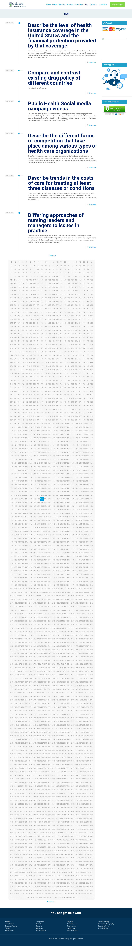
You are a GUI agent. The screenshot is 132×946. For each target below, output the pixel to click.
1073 (72, 434)
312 (23, 312)
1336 (68, 477)
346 (68, 316)
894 (61, 406)
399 (19, 327)
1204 (68, 456)
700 (76, 373)
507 (11, 345)
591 (80, 355)
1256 (15, 467)
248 (30, 301)
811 (80, 391)
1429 (87, 492)
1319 (87, 474)
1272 (76, 467)
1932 (76, 574)
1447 (72, 495)
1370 (30, 485)
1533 (65, 510)
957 (49, 416)
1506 (45, 506)
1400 (61, 488)
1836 (45, 560)
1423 (65, 492)
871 (57, 402)
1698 (23, 538)
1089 (49, 438)
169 (65, 287)
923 (88, 409)
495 (49, 341)
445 (26, 334)
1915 (11, 574)
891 (49, 406)
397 (11, 327)
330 (91, 312)
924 (91, 409)
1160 (68, 449)
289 (19, 309)
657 (80, 366)
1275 (87, 467)
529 (11, 348)
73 (34, 273)
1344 (15, 481)
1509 (57, 506)
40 (76, 266)
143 (49, 283)
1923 (42, 574)
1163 (80, 449)
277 (57, 305)
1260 (30, 467)
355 (19, 319)
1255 (11, 467)
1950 (61, 578)
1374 (45, 485)
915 (57, 409)
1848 (91, 560)
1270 (68, 467)
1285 (42, 470)
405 (42, 327)
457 (72, 334)
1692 (84, 535)
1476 (15, 502)
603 (42, 359)
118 (38, 280)
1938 (15, 578)
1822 (76, 556)
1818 (61, 556)
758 (46, 384)
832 (76, 395)
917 (65, 409)
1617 (49, 524)
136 (23, 283)
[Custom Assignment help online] (17, 4)
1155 (49, 449)
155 (11, 287)
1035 (11, 431)
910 (38, 409)
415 (80, 327)
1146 (15, 449)
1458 (30, 499)
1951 (65, 578)
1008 (76, 423)
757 (42, 384)
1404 (76, 488)
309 (11, 312)
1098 (84, 438)
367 (65, 319)
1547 (34, 513)
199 (11, 294)
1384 (84, 485)
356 (23, 319)
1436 (30, 495)
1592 (38, 520)
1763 (19, 549)
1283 (34, 470)
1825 (87, 556)
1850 (15, 563)
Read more (92, 62)
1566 (23, 517)
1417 (42, 492)
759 (49, 384)
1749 (49, 546)
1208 (84, 456)
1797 (65, 553)
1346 (23, 481)
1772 (53, 549)
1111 (49, 441)
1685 (57, 535)
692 (46, 373)
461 (88, 334)
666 (30, 370)
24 (15, 266)
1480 (30, 502)
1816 (53, 556)
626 (46, 362)
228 (38, 298)
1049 (65, 431)
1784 (15, 553)
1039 (26, 431)
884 (23, 406)
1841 (65, 560)
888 (38, 406)
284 (84, 305)
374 (91, 319)
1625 (80, 524)
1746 (38, 546)
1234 (15, 463)
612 (76, 359)
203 (26, 294)
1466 (61, 499)
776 (30, 388)
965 (80, 416)
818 (23, 395)
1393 (34, 488)
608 (61, 359)
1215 (26, 459)
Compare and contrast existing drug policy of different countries (54, 78)
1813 (42, 556)
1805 (11, 556)
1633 (26, 528)
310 (15, 312)
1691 (80, 535)
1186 (84, 452)
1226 (68, 459)
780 (46, 388)
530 (15, 348)
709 (26, 377)
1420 (53, 492)
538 (46, 348)
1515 (80, 506)
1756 (76, 546)
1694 (91, 535)
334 (23, 316)
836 (91, 395)
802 (46, 391)
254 (53, 301)
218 (84, 294)
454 (61, 334)
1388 (15, 488)
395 (88, 323)
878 (84, 402)
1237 (26, 463)
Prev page (52, 255)
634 (76, 362)
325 (72, 312)
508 (15, 345)
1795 (57, 553)
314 (30, 312)
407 (49, 327)
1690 (76, 535)
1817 (57, 556)
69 (19, 273)
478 (68, 337)
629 (57, 362)
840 (23, 398)
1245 (57, 463)
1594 (45, 520)
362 (46, 319)
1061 (26, 434)
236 (68, 298)
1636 (38, 528)
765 (72, 384)
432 (61, 330)
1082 (23, 438)
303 (72, 309)
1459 (34, 499)
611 (72, 359)
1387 (11, 488)
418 (91, 327)
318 (46, 312)
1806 (15, 556)
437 (80, 330)
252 (46, 301)
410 (61, 327)
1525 (34, 510)
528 (91, 345)
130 (84, 280)
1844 (76, 560)
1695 (11, 538)
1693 (87, 535)
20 (84, 262)
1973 (65, 581)
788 (76, 388)
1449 (80, 495)
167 (57, 287)
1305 (34, 474)
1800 (76, 553)
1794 (53, 553)
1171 (26, 452)
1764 (23, 549)
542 (61, 348)
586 (61, 355)
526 (84, 345)
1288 (53, 470)
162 (38, 287)
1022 (45, 427)
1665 (65, 531)
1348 (30, 481)
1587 (19, 520)
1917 (19, 574)
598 (23, 359)
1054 (84, 431)
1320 (91, 474)
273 (42, 305)
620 (23, 362)
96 (38, 276)
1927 (57, 574)
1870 (91, 563)
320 (53, 312)
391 (72, 323)
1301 (19, 474)
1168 (15, 452)
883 (19, 406)
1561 (87, 513)
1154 (45, 449)
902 (91, 406)
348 (76, 316)
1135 (57, 445)
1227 (72, 459)
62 (76, 269)
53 (42, 269)
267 (19, 305)
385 (49, 323)
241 (88, 298)
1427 (80, 492)
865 (34, 402)
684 (15, 373)
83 (72, 273)
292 (30, 309)
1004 (61, 423)
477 (65, 337)
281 (72, 305)
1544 (23, 513)
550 (91, 348)
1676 (23, 535)
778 (38, 388)
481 (80, 337)
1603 (80, 520)
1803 (87, 553)
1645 (72, 528)
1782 (91, 549)
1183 (72, 452)
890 (46, 406)
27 (27, 266)
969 (11, 420)
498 (61, 341)
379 (26, 323)
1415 (34, 492)
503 (80, 341)
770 (91, 384)
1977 (80, 581)
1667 (72, 531)
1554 (61, 513)
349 (80, 316)
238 (76, 298)
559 (42, 352)
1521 (19, 510)
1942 (30, 578)
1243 (49, 463)
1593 (42, 520)
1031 (80, 427)
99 (49, 276)
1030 (76, 427)
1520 (15, 510)
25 (19, 266)
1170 (23, 452)
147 (65, 283)
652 (61, 366)
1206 (76, 456)
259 (72, 301)
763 (65, 384)
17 (72, 262)
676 (68, 370)
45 (11, 269)
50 (30, 269)
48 (23, 269)
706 (15, 377)
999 (42, 423)
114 (23, 280)
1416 (38, 492)
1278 (15, 470)
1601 (72, 520)
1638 (45, 528)
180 (23, 291)
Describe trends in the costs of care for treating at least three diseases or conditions (61, 183)
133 (11, 283)
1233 (11, 463)
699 (72, 373)
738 (53, 380)
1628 (91, 524)
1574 (53, 517)
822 (38, 395)
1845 (80, 560)
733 (34, 380)
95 (34, 276)
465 (19, 337)
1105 (26, 441)
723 (80, 377)
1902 (45, 571)
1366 (15, 485)
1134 (53, 445)
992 (15, 423)
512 (30, 345)
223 (19, 298)
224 (23, 298)
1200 (53, 456)
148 (68, 283)
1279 (19, 470)
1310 (53, 474)
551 (11, 352)
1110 (45, 441)
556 (30, 352)
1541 (11, 513)
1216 (30, 459)
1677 (26, 535)
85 (80, 273)
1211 (11, 459)
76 (46, 273)
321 (57, 312)
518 (53, 345)
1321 (11, 477)
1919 (26, 574)
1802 (84, 553)
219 (88, 294)
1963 (26, 581)
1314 (68, 474)
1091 (57, 438)
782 (53, 388)
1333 (57, 477)
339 (42, 316)
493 (42, 341)
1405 (80, 488)
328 (84, 312)
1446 (68, 495)
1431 (11, 495)
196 (84, 291)
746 (84, 380)
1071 (65, 434)
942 (76, 413)
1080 (15, 438)
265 (11, 305)
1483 (42, 502)
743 (72, 380)
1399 (57, 488)
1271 (72, 467)
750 (15, 384)
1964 (30, 581)
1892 (91, 567)
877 (80, 402)
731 (26, 380)
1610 (23, 524)
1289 (57, 470)
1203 (65, 456)
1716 (91, 538)
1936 (91, 574)
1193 (26, 456)
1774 (61, 549)
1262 (38, 467)
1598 (61, 520)
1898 (30, 571)
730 (23, 380)
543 (65, 348)
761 (57, 384)
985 (72, 420)
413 (72, 327)
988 (84, 420)
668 (38, 370)
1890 (84, 567)
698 (68, 373)
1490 (68, 502)
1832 (30, 560)
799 (34, 391)
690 (38, 373)
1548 (38, 513)
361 (42, 319)
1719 (19, 542)
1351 (42, 481)
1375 (49, 485)
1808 (23, 556)
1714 (84, 538)
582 (46, 355)
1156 (53, 449)
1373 (42, 485)
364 (53, 319)
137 (26, 283)
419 (11, 330)
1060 (23, 434)
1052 (76, 431)
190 (61, 291)
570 (84, 352)
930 (30, 413)
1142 (84, 445)
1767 (34, 549)
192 (68, 291)
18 (76, 262)
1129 (34, 445)
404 (38, 327)
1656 (30, 531)
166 (53, 287)
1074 (76, 434)
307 (88, 309)
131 (88, 280)
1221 (49, 459)
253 (49, 301)
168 (61, 287)
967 (88, 416)
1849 (11, 563)
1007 (72, 423)
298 (53, 309)
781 (49, 388)
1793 (49, 553)
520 (61, 345)
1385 (87, 485)
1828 (15, 560)
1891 (87, 567)
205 (34, 294)
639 (11, 366)
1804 (91, 553)
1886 (68, 567)
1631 (19, 528)
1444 (61, 495)
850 (61, 398)
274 (46, 305)
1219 (42, 459)
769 (88, 384)
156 (15, 287)
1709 (65, 538)
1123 (11, 445)
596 (15, 359)
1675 (19, 535)
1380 (68, 485)
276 (53, 305)
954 (38, 416)
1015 (19, 427)
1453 (11, 499)
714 (46, 377)
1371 (34, 485)
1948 (53, 578)
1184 (76, 452)
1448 (76, 495)
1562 (91, 513)
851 (65, 398)
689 (34, 373)
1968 (45, 581)
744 (76, 380)
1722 (30, 542)
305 (80, 309)
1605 (87, 520)
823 (42, 395)
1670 (84, 531)
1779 (80, 549)
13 (57, 262)
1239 (34, 463)
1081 (19, 438)
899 (80, 406)
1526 (38, 510)
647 (42, 366)
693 (49, 373)
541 (57, 348)
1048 (61, 431)
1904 (53, 571)
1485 (49, 502)
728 (15, 380)
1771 (49, 549)
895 (65, 406)
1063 (34, 434)
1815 (49, 556)
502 (76, 341)
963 (72, 416)
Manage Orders (117, 5)
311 (19, 312)
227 (34, 298)
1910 (76, 571)
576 (23, 355)
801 (42, 391)
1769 (42, 549)
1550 (45, 513)
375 (11, 323)
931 (34, 413)
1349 (34, 481)
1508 (53, 506)
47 (19, 269)
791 (88, 388)
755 (34, 384)
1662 (53, 531)
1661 (49, 531)
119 (42, 280)
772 (15, 388)
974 (30, 420)
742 (68, 380)
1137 (65, 445)
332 (15, 316)
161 (34, 287)
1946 (45, 578)
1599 (65, 520)
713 (42, 377)
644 (30, 366)
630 (61, 362)
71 (27, 273)
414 (76, 327)
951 (26, 416)
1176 (45, 452)
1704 (45, 538)
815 (11, 395)
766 (76, 384)
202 (23, 294)
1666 (68, 531)
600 (30, 359)
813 (88, 391)
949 (19, 416)
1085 (34, 438)
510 (23, 345)
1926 (53, 574)
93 (27, 276)
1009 (80, 423)
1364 (91, 481)
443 (19, 334)
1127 (26, 445)
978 (46, 420)
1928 (61, 574)
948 (15, 416)
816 (15, 395)
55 (49, 269)
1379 (65, 485)
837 (11, 398)
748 (91, 380)
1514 (76, 506)
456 (68, 334)
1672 (91, 531)
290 (23, 309)
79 (57, 273)
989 (88, 420)
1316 (76, 474)
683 (11, 373)
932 (38, 413)
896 (68, 406)
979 (49, 420)
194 (76, 291)
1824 (84, 556)
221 (11, 298)
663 (19, 370)
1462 (45, 499)
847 (49, 398)
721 (72, 377)
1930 (68, 574)
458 (76, 334)
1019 (34, 427)
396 (91, 323)
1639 (49, 528)
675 (65, 370)
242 (91, 298)
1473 (87, 499)
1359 (72, 481)
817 (19, 395)
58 (61, 269)
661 (11, 370)
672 (53, 370)
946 (91, 413)
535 (34, 348)
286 (91, 305)
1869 (87, 563)
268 (23, 305)
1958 (91, 578)
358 (30, 319)
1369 (26, 485)
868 (46, 402)
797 (26, 391)
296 (46, 309)
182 (30, 291)
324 (68, 312)
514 (38, 345)
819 (26, 395)
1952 (68, 578)
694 (53, 373)
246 (23, 301)
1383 (80, 485)
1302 (23, 474)
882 (15, 406)
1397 (49, 488)
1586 (15, 520)
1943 (34, 578)
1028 (68, 427)
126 (68, 280)
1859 (49, 563)
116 (30, 280)
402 (30, 327)
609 (65, 359)
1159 (65, 449)
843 (34, 398)
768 (84, 384)
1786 (23, 553)
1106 (30, 441)
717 (57, 377)
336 (30, 316)
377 (19, 323)
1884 (61, 567)
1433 (19, 495)
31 (42, 266)
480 (76, 337)
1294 (76, 470)
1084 (30, 438)
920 (76, 409)
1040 (30, 431)
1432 (15, 495)
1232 (91, 459)
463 (11, 337)
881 (11, 406)
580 (38, 355)
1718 (15, 542)
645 (34, 366)
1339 (80, 477)
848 (53, 398)
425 (34, 330)
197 (88, 291)
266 (15, 305)
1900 (38, 571)
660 (91, 366)
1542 (15, 513)
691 (42, 373)
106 (76, 276)
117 (34, 280)
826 (53, 395)
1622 (68, 524)
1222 (53, 459)
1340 (84, 477)
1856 (38, 563)
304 (76, 309)
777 (34, 388)
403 (34, 327)
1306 (38, 474)
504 (84, 341)
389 (65, 323)
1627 (87, 524)
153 (88, 283)
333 (19, 316)
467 (26, 337)
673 (57, 370)
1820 (68, 556)
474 (53, 337)
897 (72, 406)
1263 (42, 467)
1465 (57, 499)
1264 (45, 467)
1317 (80, 474)
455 (65, 334)
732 (30, 380)
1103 (19, 441)
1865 (72, 563)
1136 (61, 445)
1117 (72, 441)
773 (19, 388)
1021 (42, 427)
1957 (87, 578)
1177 (49, 452)
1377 (57, 485)
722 (76, 377)
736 (46, 380)
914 (53, 409)
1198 (45, 456)
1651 (11, 531)
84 (76, 273)
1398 (53, 488)
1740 (15, 546)
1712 (76, 538)
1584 (91, 517)
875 (72, 402)
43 (88, 266)
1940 (23, 578)
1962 (23, 581)
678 (76, 370)
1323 (19, 477)
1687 (65, 535)
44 (91, 266)
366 (61, 319)
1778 (76, 549)
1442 (53, 495)
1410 (15, 492)
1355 (57, 481)
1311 (57, 474)
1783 (11, 553)
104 (68, 276)
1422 (61, 492)
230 (46, 298)
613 (80, 359)
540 (53, 348)
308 (91, 309)
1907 (65, 571)
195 (80, 291)
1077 (87, 434)
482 (84, 337)
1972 (61, 581)
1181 (65, 452)
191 (65, 291)
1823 (80, 556)
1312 (61, 474)
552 (15, 352)
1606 (91, 520)
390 (68, 323)
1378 (61, 485)
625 (42, 362)
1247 (65, 463)
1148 (23, 449)
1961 (19, 581)
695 (57, 373)
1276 (91, 467)
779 (42, 388)
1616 (45, 524)
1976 (76, 581)
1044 (45, 431)
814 (91, 391)
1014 (15, 427)
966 (84, 416)
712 (38, 377)
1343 (11, 481)
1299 (11, 474)
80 (61, 273)
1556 (68, 513)
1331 (49, 477)
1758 (84, 546)
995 (26, 423)
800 (38, 391)
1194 (30, 456)
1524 (30, 510)
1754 (68, 546)
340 (46, 316)
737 (49, 380)
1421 (57, 492)
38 (69, 266)
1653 (19, 531)
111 (11, 280)
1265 (49, 467)
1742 (23, 546)
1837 (49, 560)
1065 (42, 434)
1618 (53, 524)
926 (15, 413)
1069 (57, 434)
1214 (23, 459)
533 (26, 348)
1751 (57, 546)
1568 (30, 517)
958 (53, 416)
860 (15, 402)
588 (68, 355)
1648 (84, 528)
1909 (72, 571)
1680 (38, 535)
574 (15, 355)
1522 (23, 510)
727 (11, 380)
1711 (72, 538)
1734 (76, 542)
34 (53, 266)
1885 (65, 567)
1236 (23, 463)
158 (23, 287)
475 (57, 337)
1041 (34, 431)
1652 (15, 531)
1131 (42, 445)
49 (27, 269)
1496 (91, 502)
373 (88, 319)
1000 (45, 423)
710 (30, 377)
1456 (23, 499)
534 (30, 348)
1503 (34, 506)
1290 (61, 470)
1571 (42, 517)
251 (42, 301)
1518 (91, 506)
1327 (34, 477)
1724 (38, 542)
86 (84, 273)
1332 (53, 477)
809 (72, 391)
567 (72, 352)
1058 (15, 434)
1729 (57, 542)
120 (46, 280)
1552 (53, 513)
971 (19, 420)
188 (53, 291)
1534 (68, 510)
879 (88, 402)
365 (57, 319)
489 (26, 341)
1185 (80, 452)
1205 (72, 456)
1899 (34, 571)
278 (61, 305)
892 (53, 406)
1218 (38, 459)
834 (84, 395)
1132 (45, 445)
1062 (30, 434)
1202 (61, 456)
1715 (87, 538)
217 (80, 294)
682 (91, 370)
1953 (72, 578)
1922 (38, 574)
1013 (11, 427)
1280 (23, 470)
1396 (45, 488)
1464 (53, 499)
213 (65, 294)
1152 (38, 449)
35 (57, 266)
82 (69, 273)
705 (11, 377)
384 (46, 323)
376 (15, 323)
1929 (65, 574)
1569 (34, 517)
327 (80, 312)
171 (72, 287)
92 (23, 276)
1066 (45, 434)
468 (30, 337)
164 (46, 287)
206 (38, 294)
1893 (11, 571)
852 (68, 398)
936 (53, 413)
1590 (30, 520)
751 (19, 384)
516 (46, 345)
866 (38, 402)
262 (84, 301)
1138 (68, 445)
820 (30, 395)
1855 (34, 563)
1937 (11, 578)
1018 (30, 427)
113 (19, 280)
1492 (76, 502)
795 (19, 391)
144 (53, 283)
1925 (49, 574)
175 (88, 287)
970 (15, 420)
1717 (11, 542)
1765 (26, 549)
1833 (34, 560)
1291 (65, 470)
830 (68, 395)
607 (57, 359)
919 (72, 409)
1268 (61, 467)
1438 (38, 495)
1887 (72, 567)
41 (80, 266)
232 (53, 298)
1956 (84, 578)
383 (42, 323)
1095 (72, 438)
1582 (84, 517)
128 (76, 280)
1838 (53, 560)
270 (30, 305)
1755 (72, 546)
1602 (76, 520)
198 (91, 291)
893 (57, 406)
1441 (49, 495)
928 (23, 413)
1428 (84, 492)
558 (38, 352)
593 (88, 355)
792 (91, 388)
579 (34, 355)
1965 (34, 581)
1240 (38, 463)
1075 (80, 434)
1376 (53, 485)
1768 (38, 549)
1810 (30, 556)
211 (57, 294)
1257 (19, 467)
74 (38, 273)
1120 (84, 441)
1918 (23, 574)
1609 (19, 524)
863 (26, 402)
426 (38, 330)
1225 (65, 459)
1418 (45, 492)
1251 (80, 463)
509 (19, 345)
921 (80, 409)
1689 (72, 535)
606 (53, 359)
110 (91, 276)
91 (19, 276)
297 (49, 309)
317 (42, 312)
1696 (15, 538)
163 (42, 287)
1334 (61, 477)
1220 (45, 459)
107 (80, 276)
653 (65, 366)
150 (76, 283)
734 (38, 380)
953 (34, 416)
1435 (26, 495)
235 (65, 298)
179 (19, 291)
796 (23, 391)
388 (61, 323)
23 (11, 266)
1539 (87, 510)
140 (38, 283)
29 (34, 266)
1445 (65, 495)
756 (38, 384)
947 (11, 416)
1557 (72, 513)
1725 (42, 542)
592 (84, 355)
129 (80, 280)
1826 (91, 556)
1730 (61, 542)
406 (46, 327)
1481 (34, 502)
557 (34, 352)
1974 (68, 581)
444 (23, 334)
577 (26, 355)
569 (80, 352)
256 (61, 301)
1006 (68, 423)
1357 (65, 481)
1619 (57, 524)
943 (80, 413)
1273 (80, 467)
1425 (72, 492)
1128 (30, 445)
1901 (42, 571)
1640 (53, 528)
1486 (53, 502)
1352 (45, 481)
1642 (61, 528)
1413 (26, 492)
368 (68, 319)
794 (15, 391)
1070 (61, 434)
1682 (45, 535)
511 (26, 345)
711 (34, 377)
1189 (11, 456)
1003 (57, 423)
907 (26, 409)
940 (68, 413)
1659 (42, 531)
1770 (45, 549)
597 (19, 359)
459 (80, 334)
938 (61, 413)
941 (72, 413)
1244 (53, 463)
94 (30, 276)
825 (49, 395)
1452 (91, 495)
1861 (57, 563)
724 (84, 377)
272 (38, 305)
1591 (34, 520)
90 (15, 276)
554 (23, 352)
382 (38, 323)
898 (76, 406)
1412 (23, 492)
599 (26, 359)
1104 (23, 441)
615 (88, 359)
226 (30, 298)
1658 (38, 531)
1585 (11, 520)
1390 (23, 488)
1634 (30, 528)
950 (23, 416)
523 (72, 345)
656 (76, 366)
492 (38, 341)
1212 (15, 459)
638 (91, 362)
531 (19, 348)
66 (91, 269)
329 (88, 312)
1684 (53, 535)
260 (76, 301)
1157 (57, 449)
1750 (53, 546)
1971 (57, 581)
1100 (91, 438)
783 (57, 388)
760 (53, 384)
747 (88, 380)
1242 (45, 463)
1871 (11, 567)
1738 (91, 542)
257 (65, 301)
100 (53, 276)
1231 (87, 459)
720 (68, 377)
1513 (72, 506)
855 (80, 398)
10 (46, 262)
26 (23, 266)
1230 (84, 459)
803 (49, 391)
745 (80, 380)
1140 (76, 445)
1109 (42, 441)
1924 (45, 574)
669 (42, 370)
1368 (23, 485)
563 (57, 352)
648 (46, 366)
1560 (84, 513)
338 (38, 316)
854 (76, 398)
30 (38, 266)
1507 (49, 506)
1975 (72, 581)
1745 (34, 546)
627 (49, 362)
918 (68, 409)
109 (88, 276)
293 (34, 309)
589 (72, 355)
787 (72, 388)
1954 (76, 578)
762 (61, 384)
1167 (11, 452)
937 (57, 413)
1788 (30, 553)
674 (61, 370)
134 (15, 283)
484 (91, 337)
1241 (42, 463)
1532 (61, 510)
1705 (49, 538)
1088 (45, 438)
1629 (11, 528)
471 (42, 337)
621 (26, 362)
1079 (11, 438)
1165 (87, 449)
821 (34, 395)
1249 (72, 463)
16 (69, 262)
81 (65, 273)
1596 (53, 520)
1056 (91, 431)
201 (19, 294)
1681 (42, 535)
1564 (15, 517)
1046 (53, 431)
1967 (42, 581)
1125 (19, 445)
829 (65, 395)
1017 (26, 427)
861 (19, 402)
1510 (61, 506)
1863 (65, 563)
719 (65, 377)
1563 (11, 517)
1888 (76, 567)
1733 (72, 542)
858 (91, 398)
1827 (11, 560)
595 (11, 359)
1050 (68, 431)
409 (57, 327)
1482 (38, 502)
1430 (91, 492)
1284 (38, 470)
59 (65, 269)
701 (80, 373)
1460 (38, 499)
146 (61, 283)
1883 (57, 567)
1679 (34, 535)
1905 (57, 571)
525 (80, 345)
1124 (15, 445)
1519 (11, 510)
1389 (19, 488)
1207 (80, 456)
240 (84, 298)
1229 (80, 459)
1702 (38, 538)
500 (68, 341)
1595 (49, 520)
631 (65, 362)
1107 (34, 441)
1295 (80, 470)
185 (42, 291)
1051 (72, 431)
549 (88, 348)
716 (53, 377)
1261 (34, 467)
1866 (76, 563)
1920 (30, 574)
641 (19, 366)
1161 (72, 449)
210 (53, 294)
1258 (23, 467)
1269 (65, 467)
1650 (91, 528)
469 (34, 337)
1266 (53, 467)
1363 (87, 481)
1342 (91, 477)
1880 (45, 567)
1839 (57, 560)
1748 (45, 546)
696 (61, 373)
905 (19, 409)
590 (76, 355)
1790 (38, 553)
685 (19, 373)
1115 (65, 441)
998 (38, 423)
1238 (30, 463)
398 (15, 327)
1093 (65, 438)
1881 (49, 567)
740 (61, 380)
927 (19, 413)
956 (46, 416)
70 (23, 273)
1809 (26, 556)
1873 (19, 567)
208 (46, 294)
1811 (34, 556)
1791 (42, 553)
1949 (57, 578)
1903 (49, 571)
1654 (23, 531)
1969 (49, 581)
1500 (23, 506)
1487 (57, 502)
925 (11, 413)
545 (72, 348)
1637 (42, 528)
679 (80, 370)
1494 (84, 502)
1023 (49, 427)
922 (84, 409)
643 (26, 366)
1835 (42, 560)
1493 (80, 502)
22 (91, 262)
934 (46, 413)
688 (30, 373)
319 (49, 312)
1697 (19, 538)
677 (72, 370)
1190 (15, 456)
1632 (23, 528)
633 (72, 362)
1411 (19, 492)
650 (53, 366)
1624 (76, 524)
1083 (26, 438)
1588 (23, 520)
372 (84, 319)
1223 (57, 459)
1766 (30, 549)
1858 (45, 563)
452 (53, 334)
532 (23, 348)
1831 (26, 560)
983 (65, 420)
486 (15, 341)
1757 (80, 546)
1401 (65, 488)
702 (84, 373)
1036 (15, 431)
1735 (80, 542)
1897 (26, 571)
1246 (61, 463)
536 (38, 348)
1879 (42, 567)
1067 (49, 434)
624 (38, 362)
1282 (30, 470)
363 (49, 319)
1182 (68, 452)
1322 (15, 477)
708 (23, 377)
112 (15, 280)
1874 (23, 567)
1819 (65, 556)
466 (23, 337)
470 (38, 337)
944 (84, 413)
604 (46, 359)
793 (11, 391)
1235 (19, 463)
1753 (65, 546)
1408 (91, 488)
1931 (72, 574)
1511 (65, 506)
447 (34, 334)
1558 (76, 513)
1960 (15, 581)
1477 (19, 502)
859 (11, 402)
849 (57, 398)
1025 (57, 427)
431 (57, 330)
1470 (76, 499)
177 (11, 291)
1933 (80, 574)
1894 (15, 571)
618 (15, 362)
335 (26, 316)
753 (26, 384)
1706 (53, 538)
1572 (45, 517)
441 (11, 334)
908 (30, 409)
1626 (84, 524)
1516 (84, 506)
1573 (49, 517)
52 (38, 269)
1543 (19, 513)
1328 (38, 477)
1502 (30, 506)
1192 (23, 456)
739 (57, 380)
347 (72, 316)
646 (38, 366)
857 (88, 398)
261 (80, 301)
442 (15, 334)
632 (68, 362)
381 (34, 323)
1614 (38, 524)
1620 (61, 524)
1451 (87, 495)
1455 (19, 499)
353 (11, 319)
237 (72, 298)
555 (26, 352)
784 (61, 388)
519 (57, 345)
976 (38, 420)
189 (57, 291)
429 (49, 330)
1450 (84, 495)
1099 (87, 438)
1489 (65, 502)
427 (42, 330)
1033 (87, 427)
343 (57, 316)
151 (80, 283)
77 (49, 273)
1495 (87, 502)
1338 (76, 477)
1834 (38, 560)
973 (26, 420)
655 (72, 366)
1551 (49, 513)
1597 (57, 520)
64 (84, 269)
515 (42, 345)
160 (30, 287)
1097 (80, 438)
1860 (53, 563)
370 (76, 319)
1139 (72, 445)
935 (49, 413)
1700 (30, 538)
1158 (61, 449)
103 (65, 276)
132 (91, 280)
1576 (61, 517)
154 (91, 283)
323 (65, 312)
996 (30, 423)
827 (57, 395)
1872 (15, 567)
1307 (42, 474)
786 (68, 388)
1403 (72, 488)
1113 (57, 441)
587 (65, 355)
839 (19, 398)
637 (88, 362)
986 (76, 420)
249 (34, 301)
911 (42, 409)
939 (65, 413)
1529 (49, 510)
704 (91, 373)
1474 (91, 499)
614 (84, 359)
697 (65, 373)
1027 (65, 427)
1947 (49, 578)
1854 (30, 563)
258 (68, 301)
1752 (61, 546)
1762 (15, 549)
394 (84, 323)
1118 (76, 441)
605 (49, 359)
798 (30, 391)
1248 (68, 463)
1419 (49, 492)
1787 (26, 553)
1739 (11, 546)
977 (42, 420)
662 (15, 370)
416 (84, 327)
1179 (57, 452)
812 (84, 391)
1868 (84, 563)
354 (15, 319)
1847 (87, 560)
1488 (61, 502)
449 (42, 334)
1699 (26, 538)
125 (65, 280)
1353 (49, 481)
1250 (76, 463)
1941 (26, 578)
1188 (91, 452)
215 (72, 294)
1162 (76, 449)
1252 (84, 463)
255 (57, 301)
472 (46, 337)
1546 (30, 513)
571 (88, 352)
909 (34, 409)
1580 (76, 517)
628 (53, 362)
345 (65, 316)
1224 (61, 459)
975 (34, 420)
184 (38, 291)
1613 (34, 524)
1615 (42, 524)
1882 (53, 567)
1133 (49, 445)
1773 (57, 549)
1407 (87, 488)
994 (23, 423)
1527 (42, 510)
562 (53, 352)
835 (88, 395)
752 (23, 384)
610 (68, 359)
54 (46, 269)
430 (53, 330)
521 (65, 345)
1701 (34, 538)
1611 (26, 524)
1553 (57, 513)
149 (72, 283)
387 (57, 323)
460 (84, 334)
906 (23, 409)
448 (38, 334)
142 (46, 283)
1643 (65, 528)
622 (30, 362)
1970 (53, 581)
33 (49, 266)
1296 (84, 470)
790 (84, 388)
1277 (11, 470)
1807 (19, 556)
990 (91, 420)
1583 (87, 517)
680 (84, 370)
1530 (53, 510)
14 (61, 262)
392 (76, 323)
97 (42, 276)
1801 (80, 553)
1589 (26, 520)
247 (26, 301)
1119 (80, 441)
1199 (49, 456)
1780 (84, 549)
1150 (30, 449)
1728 (53, 542)
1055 (87, 431)
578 (30, 355)
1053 (80, 431)
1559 (80, 513)
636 (84, 362)
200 (15, 294)
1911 (80, 571)
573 (11, 355)
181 (26, 291)
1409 (11, 492)
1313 (65, 474)
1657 (34, 531)
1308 (45, 474)
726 (91, 377)
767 (80, 384)
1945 (42, 578)
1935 (87, 574)
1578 (68, 517)
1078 (91, 434)
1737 (87, 542)
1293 (72, 470)
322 (61, 312)
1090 (53, 438)
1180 (61, 452)
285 (88, 305)
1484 (45, 502)
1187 (87, 452)
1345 (19, 481)
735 (42, 380)
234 (61, 298)
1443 (57, 495)
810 (76, 391)
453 (57, 334)
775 (26, 388)
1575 (57, 517)
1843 (72, 560)
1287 (49, 470)
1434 (23, 495)
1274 (84, 467)
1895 (19, 571)
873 (65, 402)
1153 (42, 449)
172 (76, 287)
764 (68, 384)
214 (68, 294)
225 (26, 298)
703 (88, 373)
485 (11, 341)
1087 (42, 438)
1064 (38, 434)
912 (46, 409)
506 (91, 341)
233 (57, 298)
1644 (68, 528)
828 (61, 395)
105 (72, 276)
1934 (84, 574)
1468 (68, 499)
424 (30, 330)
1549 (42, 513)
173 (80, 287)
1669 (80, 531)
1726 (45, 542)
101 (57, 276)
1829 (19, 560)
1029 (72, 427)
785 (65, 388)
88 (91, 273)
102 (61, 276)
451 (49, 334)
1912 (84, 571)
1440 (45, 495)
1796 (61, 553)
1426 (76, 492)
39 (72, 266)
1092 (61, 438)
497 (57, 341)
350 (84, 316)
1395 (42, 488)
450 (46, 334)
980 (53, 420)
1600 (68, 520)
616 (91, 359)
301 (65, 309)
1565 (19, 517)
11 (49, 262)
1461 (42, 499)
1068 (53, 434)
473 (49, 337)
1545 (26, 513)
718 (61, 377)
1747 (42, 546)
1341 (87, 477)
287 (11, 309)
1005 (65, 423)
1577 (65, 517)
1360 (76, 481)
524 (76, 345)
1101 (11, 441)
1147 (19, 449)
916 (61, 409)
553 (19, 352)
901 (88, 406)
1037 (19, 431)
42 (84, 266)
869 (49, 402)
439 (88, 330)
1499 (19, 506)
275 (49, 305)
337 (34, 316)
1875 (26, 567)
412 (68, 327)
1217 (34, 459)
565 (65, 352)
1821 (72, 556)
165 (49, 287)
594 (91, 355)
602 (38, 359)
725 (88, 377)
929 (26, 413)
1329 (42, 477)
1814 (45, 556)
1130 (38, 445)
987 (80, 420)
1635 (34, 528)
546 (76, 348)
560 (46, 352)
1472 (84, 499)
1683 (49, 535)
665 (26, 370)
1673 (11, 535)
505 (88, 341)
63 (80, 269)
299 (57, 309)
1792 (45, 553)
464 (15, 337)
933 (42, 413)
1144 (91, 445)
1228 (76, 459)
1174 (38, 452)
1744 (30, 546)
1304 (30, 474)
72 (30, 273)
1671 (87, 531)
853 (72, 398)
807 (65, 391)
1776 (68, 549)
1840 (61, 560)
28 (30, 266)
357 (26, 319)
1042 (38, 431)
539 (49, 348)
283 (80, 305)
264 (91, 301)
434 (68, 330)
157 (19, 287)
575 (19, 355)
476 (61, 337)
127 (72, 280)
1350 (38, 481)
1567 (26, 517)
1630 (15, 528)
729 (19, 380)
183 (34, 291)
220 (91, 294)
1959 (11, 581)
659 (88, 366)
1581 (80, 517)
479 (72, 337)
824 (46, 395)
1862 (61, 563)
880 (91, 402)
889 (42, 406)
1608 (15, 524)
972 (23, 420)
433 (65, 330)
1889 (80, 567)
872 (61, 402)
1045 (49, 431)
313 (26, 312)
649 (49, 366)
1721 (26, 542)
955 (42, 416)
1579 (72, 517)
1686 (61, 535)
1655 (26, 531)
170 (68, 287)
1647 (80, 528)
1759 (87, 546)
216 (76, 294)
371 (80, 319)
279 (65, 305)
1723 (34, 542)
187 (49, 291)
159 (26, 287)
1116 (68, 441)
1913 (87, 571)
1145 (11, 449)
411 (65, 327)
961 (65, 416)
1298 (91, 470)
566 (68, 352)
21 (88, 262)
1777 (72, 549)
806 (61, 391)
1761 (11, 549)
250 (38, 301)
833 (80, 395)
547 (80, 348)
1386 (91, 485)
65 (88, 269)
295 (42, 309)
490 (30, 341)
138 (30, 283)
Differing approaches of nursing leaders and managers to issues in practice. (56, 223)
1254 (91, 463)
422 (23, 330)
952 (30, 416)
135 (19, 283)
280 (68, 305)
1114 (61, 441)
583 (49, 355)
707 (19, 377)
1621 (65, 524)
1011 (87, 423)
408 (53, 327)
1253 (87, 463)
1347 (26, 481)
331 (11, 316)
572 (91, 352)
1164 (84, 449)
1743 (26, 546)
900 (84, 406)
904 (15, 409)
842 (30, 398)
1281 (26, 470)
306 (84, 309)
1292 (68, 470)
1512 (68, 506)
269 (26, 305)
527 (88, 345)
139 (34, 283)
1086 (38, 438)
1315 (72, 474)
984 (68, 420)
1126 (23, 445)
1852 (23, 563)
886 (30, 406)
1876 (30, 567)
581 (42, 355)
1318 (84, 474)
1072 (68, 434)
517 (49, 345)
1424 (68, 492)
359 (34, 319)
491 (34, 341)
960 (61, 416)
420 (15, 330)
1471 (80, 499)
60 (69, 269)
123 (57, 280)
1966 (38, 581)
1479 (26, 502)
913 (49, 409)
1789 (34, 553)
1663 (57, 531)
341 (49, 316)
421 (19, 330)
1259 (26, 467)
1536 (76, 510)
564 (61, 352)
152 (84, 283)
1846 (84, 560)
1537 (80, 510)
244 (15, 301)
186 (46, 291)
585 (57, 355)
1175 (42, 452)
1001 (49, 423)
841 (26, 398)
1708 (61, 538)
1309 (49, 474)
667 (34, 370)
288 (15, 309)
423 (26, 330)
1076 (84, 434)
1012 (91, 423)
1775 (65, 549)
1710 (68, 538)
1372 (38, 485)
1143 (87, 445)
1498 (15, 506)
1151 (34, 449)
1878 (38, 567)
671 (49, 370)
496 (53, 341)
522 (68, 345)
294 (38, 309)
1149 (26, 449)
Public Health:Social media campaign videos (59, 106)
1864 (68, 563)
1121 (87, 441)
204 (30, 294)
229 (42, 298)
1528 (45, 510)
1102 (15, 441)
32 (46, 266)
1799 (72, 553)
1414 (30, 492)
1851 (19, 563)
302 (68, 309)
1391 (26, 488)
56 (53, 269)
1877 (34, 567)
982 (61, 420)
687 (26, 373)
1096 (76, 438)
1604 (84, 520)
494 (46, 341)
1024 (53, 427)
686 (23, 373)
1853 (26, 563)
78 (53, 273)
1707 (57, 538)
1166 (91, 449)
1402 (68, 488)
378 (23, 323)
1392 (30, 488)
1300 (15, 474)
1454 (15, 499)
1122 (91, 441)
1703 (42, 538)
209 (49, 294)
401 (26, 327)
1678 (30, 535)
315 (34, 312)
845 (42, 398)
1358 (68, 481)
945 (88, 413)
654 (68, 366)
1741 (19, 546)
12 (53, 262)
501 (72, 341)
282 (76, 305)
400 (23, 327)
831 (72, 395)
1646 (76, 528)
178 (15, 291)
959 (57, 416)
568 (76, 352)
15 (65, 262)
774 (23, 388)
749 (11, 384)
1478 (23, 502)
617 (11, 362)
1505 (42, 506)
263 (88, 301)
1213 (19, 459)
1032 (84, 427)
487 (19, 341)
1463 (49, 499)
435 (72, 330)
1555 (65, 513)
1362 (84, 481)
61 (72, 269)
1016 (23, 427)
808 (68, 391)
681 (88, 370)
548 (84, 348)
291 (26, 309)
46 (15, 269)
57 (57, 269)
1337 (72, 477)
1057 (11, 434)
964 (76, 416)
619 (19, 362)
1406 (84, 488)
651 (57, 366)
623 (34, 362)
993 (19, 423)
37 (65, 266)
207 (42, 294)
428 (46, 330)
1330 (45, 477)
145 (57, 283)
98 (46, 276)
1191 (19, 456)
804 (53, 391)
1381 (72, 485)
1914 (91, 571)
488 (23, 341)
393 (80, 323)
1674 (15, 535)
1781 (87, 549)
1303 (26, 474)
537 (42, 348)
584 (53, 355)
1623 (72, 524)
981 (57, 420)
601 (34, 359)
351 (88, 316)
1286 (45, 470)
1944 (38, 578)
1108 (38, 441)
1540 (91, 510)
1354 (53, 481)
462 (91, 334)
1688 (68, 535)
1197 (42, 456)
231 (49, 298)
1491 (72, 502)
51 (34, 269)
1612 (30, 524)
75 (42, 273)
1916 (15, 574)
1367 (19, 485)
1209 (87, 456)
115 (26, 280)
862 (23, 402)
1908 (68, 571)
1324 (23, 477)
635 (80, 362)
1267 (57, 467)
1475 (11, 502)
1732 (68, 542)
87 (88, 273)
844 (38, 398)
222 (15, 298)
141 (42, 283)
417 (88, 327)
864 (30, 402)
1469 (72, 499)
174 (84, 287)
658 (84, 366)
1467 (65, 499)
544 (68, 348)
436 (76, 330)
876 (76, 402)
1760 (91, 546)
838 (15, 398)
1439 (42, 495)
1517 (87, 506)
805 (57, 391)
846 (46, 398)
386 (53, 323)
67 (11, 273)
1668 (76, 531)
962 (68, 416)
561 (49, 352)
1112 (53, 441)
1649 (87, 528)
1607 (11, 524)
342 (53, 316)
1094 (68, 438)
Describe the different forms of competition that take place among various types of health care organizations (62, 143)
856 (84, 398)
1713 (80, 538)
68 (15, 273)
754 (30, 384)
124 (61, 280)
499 (65, 341)
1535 (72, 510)
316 (38, 312)
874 (68, 402)
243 (11, 301)
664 (23, 370)
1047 (57, 431)
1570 (38, 517)
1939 (19, 578)
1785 (19, 553)
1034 (91, 427)
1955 (80, 578)
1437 (34, 495)
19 (80, 262)
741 (65, 380)
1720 (23, 542)
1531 (57, 510)
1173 (34, 452)
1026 (61, 427)
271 (34, 305)
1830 (23, 560)
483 (88, 337)
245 (19, 301)
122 (53, 280)
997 (34, 423)
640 (15, 366)
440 (91, 330)
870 (53, 402)
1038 (23, 431)
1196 (38, 456)
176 (91, 287)
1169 (19, 452)
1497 (11, 506)
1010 (84, 423)
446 (30, 334)
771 (11, 388)
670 (46, 370)
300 (61, 309)
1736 (84, 542)
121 (49, 280)
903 (11, 409)
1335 (65, 477)
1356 (61, 481)
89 (11, 276)
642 (23, 366)
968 (91, 416)
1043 (42, 431)
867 (42, 402)
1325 (26, 477)
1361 (80, 481)
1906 (61, 571)
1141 (80, 445)
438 (84, 330)
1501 (26, 506)
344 (61, 316)
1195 (34, 456)
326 (76, 312)
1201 (57, 456)
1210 (91, 456)
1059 (19, 434)
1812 (38, 556)
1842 (68, 560)
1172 (30, 452)
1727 (49, 542)
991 (11, 423)
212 (61, 294)
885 (26, 406)
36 (61, 266)
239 (80, 298)
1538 (84, 510)
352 (91, 316)
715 (49, 377)
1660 (45, 531)
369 (72, 319)
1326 (30, 477)
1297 (87, 470)
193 (72, 291)
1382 (76, 485)
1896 (23, 571)
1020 (38, 427)
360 (38, 319)
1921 (34, 574)
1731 (65, 542)
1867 (80, 563)
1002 (53, 423)
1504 (38, 506)
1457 (26, 499)
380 (30, 323)
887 (34, 406)
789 (80, 388)
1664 (61, 531)
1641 (57, 528)
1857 (42, 563)
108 (84, 276)
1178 (53, 452)
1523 (26, 510)
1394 (38, 488)
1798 (68, 553)
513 (34, 345)
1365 (11, 485)
